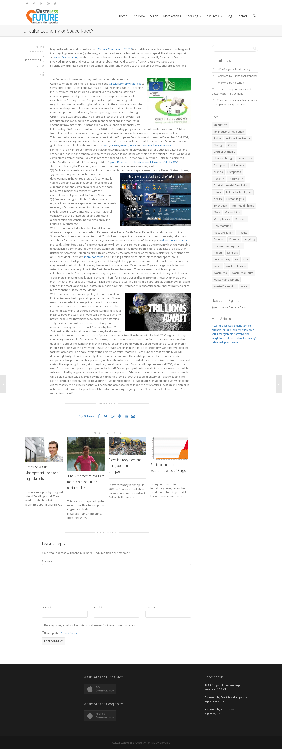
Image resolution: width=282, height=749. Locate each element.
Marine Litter (233, 212)
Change (218, 145)
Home (123, 16)
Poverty (234, 239)
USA (246, 259)
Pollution (219, 239)
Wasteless (220, 273)
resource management (228, 246)
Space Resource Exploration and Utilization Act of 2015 (143, 162)
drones (218, 172)
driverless (237, 165)
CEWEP (114, 145)
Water (245, 286)
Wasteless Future (243, 273)
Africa (217, 138)
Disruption (220, 165)
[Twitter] (27, 3)
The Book (138, 16)
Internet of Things (243, 205)
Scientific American (65, 57)
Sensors (232, 252)
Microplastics (222, 219)
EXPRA (124, 145)
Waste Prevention (225, 286)
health (218, 199)
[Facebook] (34, 3)
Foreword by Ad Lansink (231, 82)
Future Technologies (239, 192)
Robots (218, 252)
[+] (44, 449)
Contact (242, 16)
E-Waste (219, 179)
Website (150, 607)
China (231, 145)
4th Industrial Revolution (229, 131)
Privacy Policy (68, 633)
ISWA (106, 145)
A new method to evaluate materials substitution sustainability (85, 482)
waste (217, 266)
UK (237, 259)
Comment (47, 561)
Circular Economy (224, 152)
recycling (249, 239)
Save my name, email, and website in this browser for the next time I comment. (90, 625)
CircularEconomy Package (125, 83)
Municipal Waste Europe (157, 145)
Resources (212, 16)
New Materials (223, 226)
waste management (226, 279)
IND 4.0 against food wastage (234, 69)
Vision (154, 16)
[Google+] (48, 3)
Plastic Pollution (223, 232)
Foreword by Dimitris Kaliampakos (237, 76)
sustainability (222, 259)
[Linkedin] (41, 3)
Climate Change (223, 158)
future (218, 192)
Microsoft (240, 219)
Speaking (192, 16)
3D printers (220, 125)
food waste (236, 179)
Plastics (243, 232)
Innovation (220, 205)
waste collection (236, 266)
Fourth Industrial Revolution (231, 185)
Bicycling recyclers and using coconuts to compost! (125, 466)
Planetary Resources (174, 240)
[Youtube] (55, 3)
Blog (229, 16)
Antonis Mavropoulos (156, 742)
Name (45, 607)
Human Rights (235, 199)
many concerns (94, 257)
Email (97, 607)
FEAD (133, 145)
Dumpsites (234, 172)
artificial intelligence (238, 138)
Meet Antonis (172, 16)
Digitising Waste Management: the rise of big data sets (42, 473)
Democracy (245, 158)
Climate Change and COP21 (115, 49)
